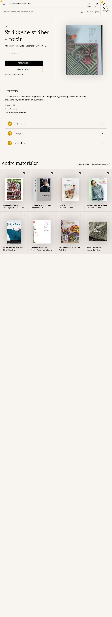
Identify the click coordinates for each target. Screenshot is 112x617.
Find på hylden (23, 69)
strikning (14, 109)
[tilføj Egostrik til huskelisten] (80, 173)
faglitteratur (22, 113)
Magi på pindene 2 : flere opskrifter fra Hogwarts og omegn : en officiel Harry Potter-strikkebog (70, 247)
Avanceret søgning (93, 12)
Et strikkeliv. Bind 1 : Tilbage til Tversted (41, 205)
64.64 (13, 105)
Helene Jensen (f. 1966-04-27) (34, 45)
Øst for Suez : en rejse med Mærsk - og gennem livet (13, 247)
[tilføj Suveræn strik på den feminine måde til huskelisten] (108, 173)
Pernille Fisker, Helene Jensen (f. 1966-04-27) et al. (41, 250)
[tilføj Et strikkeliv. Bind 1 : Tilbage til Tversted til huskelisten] (52, 173)
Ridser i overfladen (94, 247)
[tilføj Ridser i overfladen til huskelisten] (108, 215)
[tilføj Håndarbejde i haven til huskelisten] (24, 173)
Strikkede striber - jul (39, 247)
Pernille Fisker (13, 45)
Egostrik (62, 205)
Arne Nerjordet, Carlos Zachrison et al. (14, 208)
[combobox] (42, 12)
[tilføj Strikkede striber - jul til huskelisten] (52, 215)
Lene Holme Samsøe (66, 208)
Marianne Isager (37, 208)
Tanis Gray (62, 250)
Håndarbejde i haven (10, 205)
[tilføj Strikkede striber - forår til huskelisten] (6, 26)
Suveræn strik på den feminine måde (97, 205)
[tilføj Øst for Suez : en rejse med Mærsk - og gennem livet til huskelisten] (24, 215)
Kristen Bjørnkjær (9, 250)
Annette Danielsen (93, 250)
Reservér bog (23, 63)
